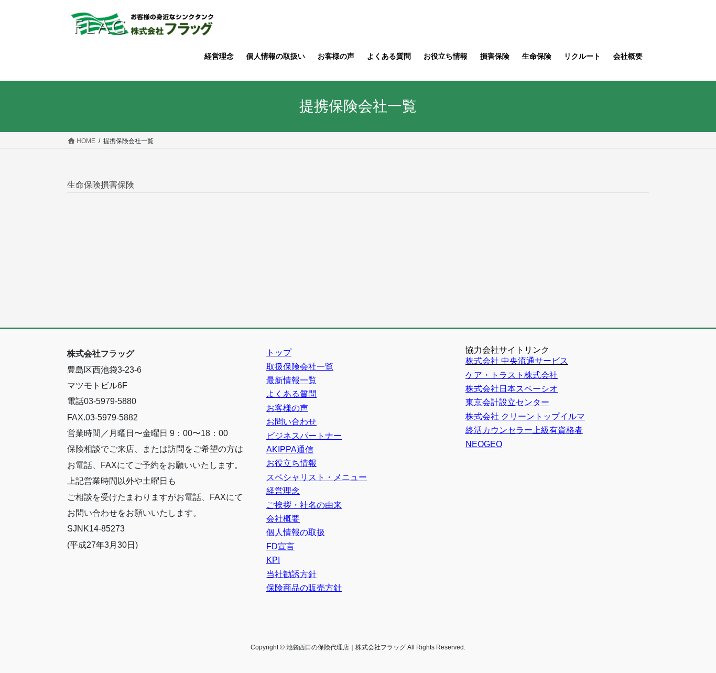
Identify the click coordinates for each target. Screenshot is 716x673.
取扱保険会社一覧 (299, 366)
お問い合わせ (291, 421)
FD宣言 (280, 546)
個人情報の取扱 (295, 532)
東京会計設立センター (507, 402)
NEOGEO (483, 444)
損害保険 (117, 184)
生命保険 (84, 184)
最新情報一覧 (291, 380)
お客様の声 (287, 408)
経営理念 (283, 490)
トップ (278, 352)
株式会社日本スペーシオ (511, 388)
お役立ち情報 (291, 463)
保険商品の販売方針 (304, 587)
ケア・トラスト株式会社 (511, 375)
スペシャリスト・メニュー (316, 477)
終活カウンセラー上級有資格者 (524, 430)
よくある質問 (291, 393)
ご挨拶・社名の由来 (304, 505)
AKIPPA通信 (289, 449)
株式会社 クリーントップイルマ (525, 416)
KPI (273, 560)
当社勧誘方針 (291, 574)
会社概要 (283, 518)
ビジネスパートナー (304, 435)
